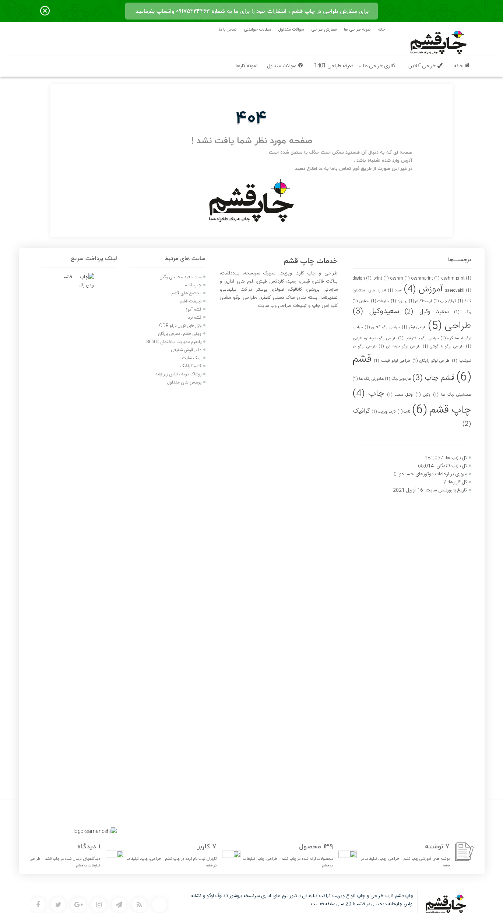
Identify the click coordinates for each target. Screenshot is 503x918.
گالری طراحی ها (379, 66)
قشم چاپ (433, 378)
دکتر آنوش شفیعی (186, 350)
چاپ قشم (441, 410)
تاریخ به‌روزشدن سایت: (445, 490)
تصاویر (361, 301)
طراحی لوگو (414, 327)
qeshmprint (425, 278)
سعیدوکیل (376, 311)
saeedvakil (458, 290)
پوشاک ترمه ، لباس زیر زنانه (178, 374)
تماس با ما (227, 29)
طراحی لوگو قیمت (392, 361)
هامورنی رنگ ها (368, 379)
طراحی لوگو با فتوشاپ (418, 338)
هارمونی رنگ (398, 379)
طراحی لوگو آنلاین (382, 327)
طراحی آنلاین (422, 66)
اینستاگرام (420, 301)
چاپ (368, 393)
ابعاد (395, 290)
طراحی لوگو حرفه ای (400, 346)
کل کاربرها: (456, 482)
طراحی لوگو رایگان (431, 361)
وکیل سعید (400, 395)
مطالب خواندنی (257, 29)
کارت (404, 412)
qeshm (399, 278)
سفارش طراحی (324, 29)
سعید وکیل (427, 312)
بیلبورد (399, 301)
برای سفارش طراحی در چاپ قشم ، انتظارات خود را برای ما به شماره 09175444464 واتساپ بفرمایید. (251, 11)
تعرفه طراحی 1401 (333, 66)
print (380, 278)
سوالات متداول (291, 29)
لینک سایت (191, 358)
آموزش (423, 289)
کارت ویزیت (384, 412)
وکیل (423, 395)
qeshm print (456, 278)
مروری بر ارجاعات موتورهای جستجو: (432, 474)
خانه (381, 29)
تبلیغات (380, 301)
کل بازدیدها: (455, 458)
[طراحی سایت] (159, 904)
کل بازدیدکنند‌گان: (450, 466)
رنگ (462, 312)
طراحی (449, 326)
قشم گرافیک (190, 366)
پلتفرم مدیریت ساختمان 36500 (173, 342)
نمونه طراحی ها (357, 29)
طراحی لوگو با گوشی (443, 346)
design (362, 278)
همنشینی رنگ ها (452, 395)
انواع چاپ (445, 301)
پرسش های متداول (183, 382)
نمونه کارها (247, 66)
